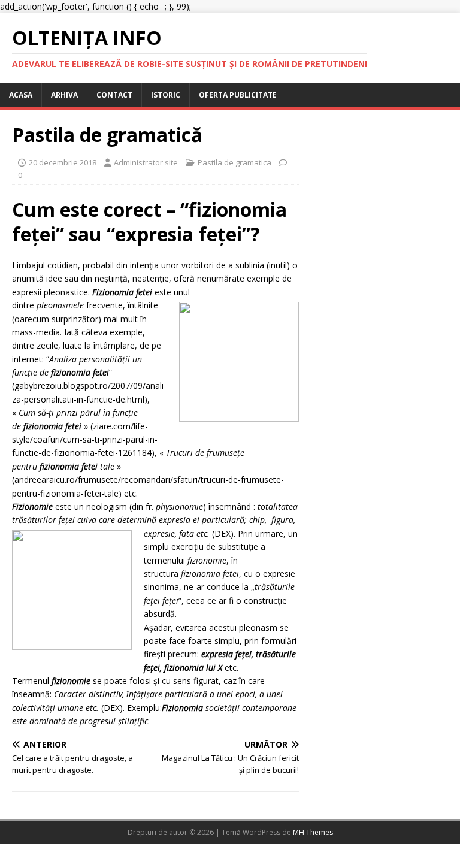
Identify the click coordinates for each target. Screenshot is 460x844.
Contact (114, 95)
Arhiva (64, 95)
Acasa (20, 95)
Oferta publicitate (238, 95)
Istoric (165, 95)
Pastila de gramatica (234, 162)
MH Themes (313, 832)
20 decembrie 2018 (62, 162)
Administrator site (146, 162)
